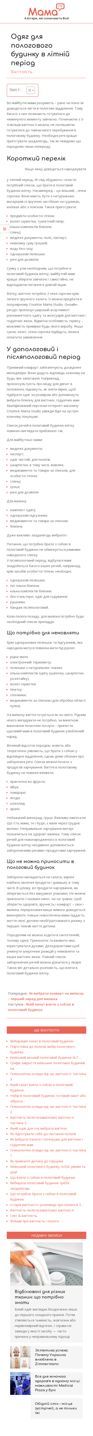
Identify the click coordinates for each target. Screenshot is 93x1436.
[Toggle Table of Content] (28, 90)
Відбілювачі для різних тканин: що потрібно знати (40, 1297)
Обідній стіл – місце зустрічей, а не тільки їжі (56, 1408)
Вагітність (22, 72)
